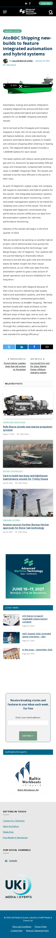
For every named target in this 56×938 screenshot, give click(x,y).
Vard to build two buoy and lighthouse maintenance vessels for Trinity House (25, 477)
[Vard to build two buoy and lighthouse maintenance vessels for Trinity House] (28, 454)
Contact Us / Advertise (14, 820)
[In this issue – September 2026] (11, 653)
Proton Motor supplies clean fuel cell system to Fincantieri (15, 366)
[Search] (50, 12)
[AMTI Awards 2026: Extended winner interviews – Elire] (11, 637)
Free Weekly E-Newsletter (15, 837)
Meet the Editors (11, 826)
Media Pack (8, 832)
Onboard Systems (12, 31)
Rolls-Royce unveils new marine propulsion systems (27, 428)
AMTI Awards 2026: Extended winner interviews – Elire (36, 635)
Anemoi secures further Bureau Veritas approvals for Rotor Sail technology (26, 526)
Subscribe (45, 3)
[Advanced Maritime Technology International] (28, 12)
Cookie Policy (17, 930)
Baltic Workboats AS (28, 790)
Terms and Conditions (21, 926)
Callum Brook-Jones (22, 61)
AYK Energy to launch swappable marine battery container (35, 618)
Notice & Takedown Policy (37, 930)
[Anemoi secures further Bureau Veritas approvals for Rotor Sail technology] (28, 503)
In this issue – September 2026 (37, 649)
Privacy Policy (41, 926)
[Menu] (5, 12)
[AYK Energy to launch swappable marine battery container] (11, 619)
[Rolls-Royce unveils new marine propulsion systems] (28, 405)
